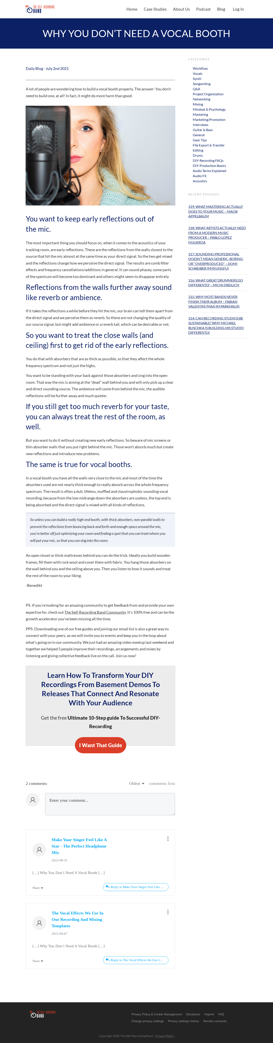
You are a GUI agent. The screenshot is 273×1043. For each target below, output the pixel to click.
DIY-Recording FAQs (208, 160)
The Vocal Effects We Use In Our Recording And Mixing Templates (77, 919)
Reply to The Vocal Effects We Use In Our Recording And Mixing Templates (139, 960)
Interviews (200, 125)
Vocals (197, 73)
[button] (147, 1021)
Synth (197, 79)
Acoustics (200, 181)
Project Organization (208, 94)
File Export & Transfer (209, 145)
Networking (201, 99)
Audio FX (199, 176)
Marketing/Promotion (209, 119)
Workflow (200, 68)
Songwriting (202, 84)
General (199, 135)
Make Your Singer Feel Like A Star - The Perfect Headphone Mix (79, 846)
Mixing (198, 104)
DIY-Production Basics (209, 165)
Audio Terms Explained (209, 171)
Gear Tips (200, 140)
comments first (162, 783)
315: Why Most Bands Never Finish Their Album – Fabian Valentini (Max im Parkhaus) (214, 301)
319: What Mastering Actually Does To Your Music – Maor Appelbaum (215, 211)
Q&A (196, 89)
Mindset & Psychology (209, 109)
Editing (198, 150)
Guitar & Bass (203, 130)
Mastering (200, 114)
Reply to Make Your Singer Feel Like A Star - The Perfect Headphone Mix (139, 887)
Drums (198, 155)
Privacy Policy (164, 1036)
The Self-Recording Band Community (95, 612)
